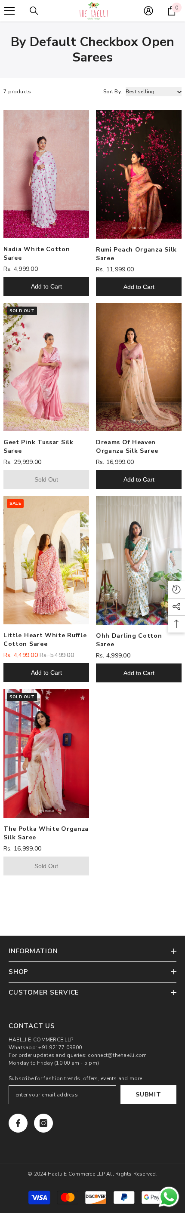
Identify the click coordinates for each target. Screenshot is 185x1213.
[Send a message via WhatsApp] (169, 1197)
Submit (148, 1094)
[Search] (34, 11)
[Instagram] (43, 1123)
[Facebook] (18, 1123)
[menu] (9, 11)
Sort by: (112, 91)
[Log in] (148, 10)
